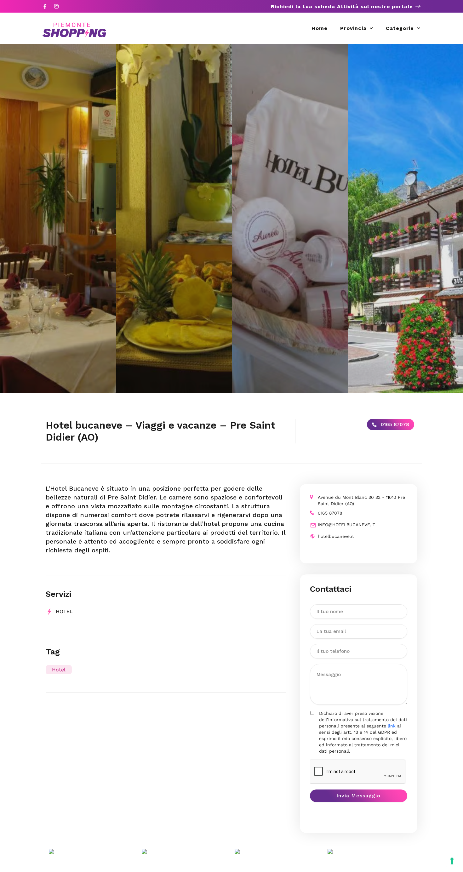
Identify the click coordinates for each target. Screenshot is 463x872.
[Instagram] (56, 6)
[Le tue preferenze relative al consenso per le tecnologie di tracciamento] (452, 861)
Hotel (59, 670)
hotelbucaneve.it (336, 536)
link (392, 725)
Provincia (353, 28)
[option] (58, 218)
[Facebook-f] (45, 6)
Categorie (400, 28)
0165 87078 (394, 424)
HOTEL (64, 611)
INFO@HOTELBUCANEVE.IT (346, 524)
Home (320, 28)
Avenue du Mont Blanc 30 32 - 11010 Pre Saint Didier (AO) (361, 500)
